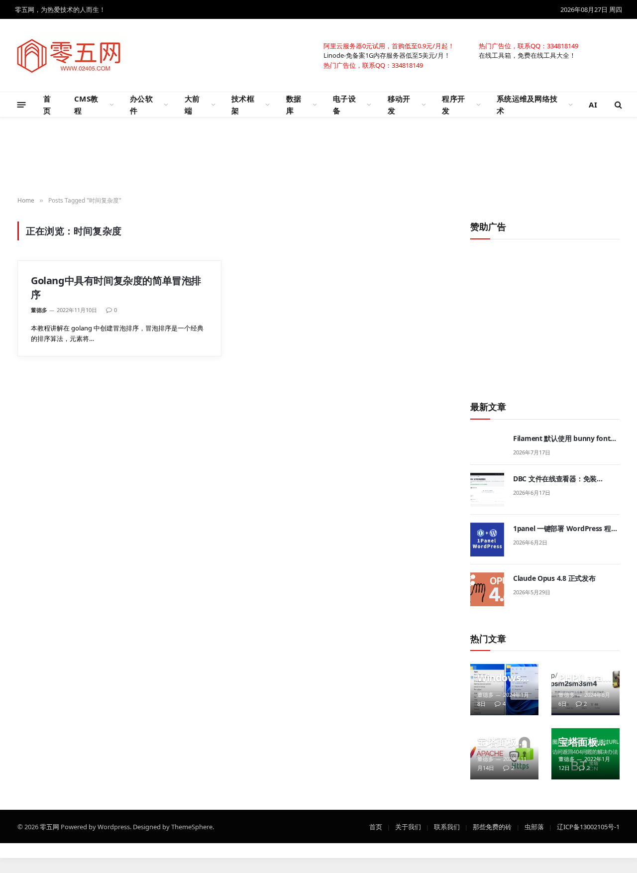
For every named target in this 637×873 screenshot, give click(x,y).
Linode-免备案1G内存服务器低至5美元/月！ (386, 54)
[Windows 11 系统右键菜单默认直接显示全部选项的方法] (504, 689)
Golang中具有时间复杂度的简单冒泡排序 (116, 287)
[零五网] (69, 55)
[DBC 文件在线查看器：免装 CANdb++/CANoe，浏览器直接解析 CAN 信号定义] (487, 490)
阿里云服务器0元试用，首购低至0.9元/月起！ (388, 45)
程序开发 (453, 104)
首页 (47, 104)
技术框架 (242, 104)
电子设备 (344, 104)
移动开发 (399, 104)
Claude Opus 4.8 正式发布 (554, 578)
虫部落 (534, 826)
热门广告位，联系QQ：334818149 (528, 45)
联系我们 (447, 826)
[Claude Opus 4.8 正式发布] (487, 589)
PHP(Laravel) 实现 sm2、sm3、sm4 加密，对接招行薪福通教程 (583, 677)
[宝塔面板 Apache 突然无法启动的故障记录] (504, 753)
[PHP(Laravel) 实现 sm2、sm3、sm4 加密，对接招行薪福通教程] (585, 689)
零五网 (49, 826)
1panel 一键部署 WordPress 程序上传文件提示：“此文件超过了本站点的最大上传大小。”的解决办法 (566, 529)
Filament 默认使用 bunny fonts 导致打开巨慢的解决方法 (563, 438)
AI (593, 104)
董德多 (39, 310)
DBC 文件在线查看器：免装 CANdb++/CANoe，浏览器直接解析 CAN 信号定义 (565, 479)
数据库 (294, 104)
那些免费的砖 (492, 826)
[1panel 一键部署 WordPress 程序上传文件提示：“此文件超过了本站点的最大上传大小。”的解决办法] (487, 539)
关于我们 (408, 826)
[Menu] (21, 104)
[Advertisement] (318, 157)
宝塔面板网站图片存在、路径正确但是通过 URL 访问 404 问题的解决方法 (582, 742)
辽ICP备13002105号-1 (588, 826)
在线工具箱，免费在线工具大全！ (527, 54)
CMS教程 (86, 104)
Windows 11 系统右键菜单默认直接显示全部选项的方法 (503, 677)
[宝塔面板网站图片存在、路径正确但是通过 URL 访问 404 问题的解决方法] (585, 753)
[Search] (617, 105)
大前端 (192, 104)
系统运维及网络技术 (527, 104)
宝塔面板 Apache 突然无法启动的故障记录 (501, 742)
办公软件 (141, 104)
